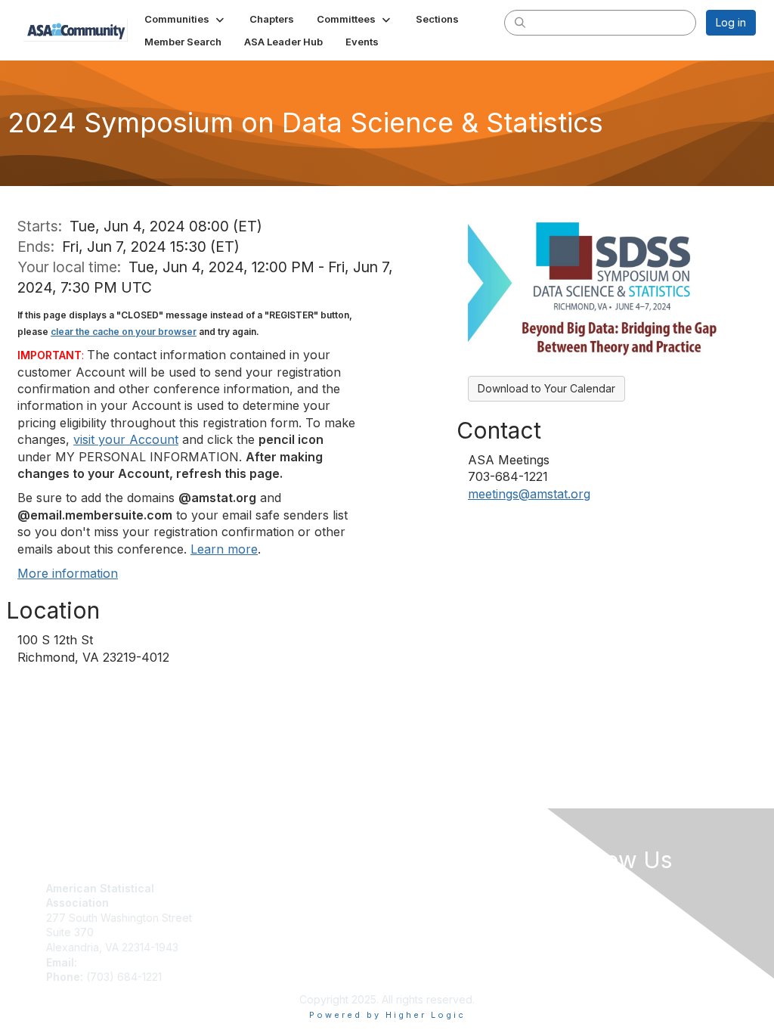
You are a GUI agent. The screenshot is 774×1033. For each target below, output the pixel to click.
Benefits (240, 902)
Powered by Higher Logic (387, 1015)
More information (67, 573)
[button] (185, 19)
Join (230, 888)
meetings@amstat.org (529, 493)
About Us (415, 888)
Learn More (248, 917)
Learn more (224, 549)
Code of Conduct (436, 902)
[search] (520, 22)
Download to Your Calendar (546, 388)
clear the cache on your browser (124, 331)
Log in (731, 22)
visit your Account (125, 439)
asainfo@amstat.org (129, 962)
